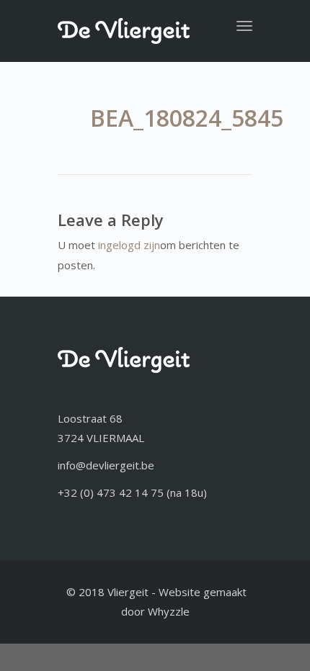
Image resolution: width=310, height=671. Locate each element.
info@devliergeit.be (106, 465)
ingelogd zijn (129, 245)
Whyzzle (169, 611)
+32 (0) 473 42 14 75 (111, 492)
